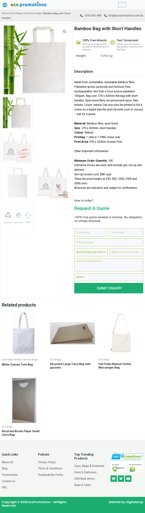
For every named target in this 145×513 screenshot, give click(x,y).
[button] (64, 31)
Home (5, 13)
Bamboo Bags (32, 13)
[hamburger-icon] (122, 4)
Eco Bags (16, 13)
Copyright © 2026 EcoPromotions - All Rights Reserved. (34, 504)
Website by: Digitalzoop (126, 502)
